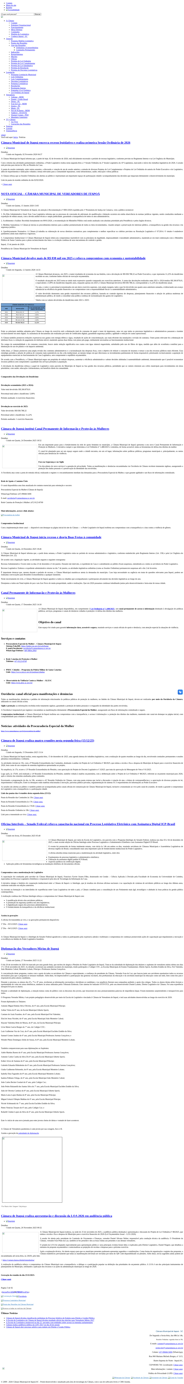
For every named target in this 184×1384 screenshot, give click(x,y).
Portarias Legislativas (19, 84)
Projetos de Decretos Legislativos (24, 70)
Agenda (9, 128)
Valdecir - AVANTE (19, 113)
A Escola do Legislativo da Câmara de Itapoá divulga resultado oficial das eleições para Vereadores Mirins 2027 (50, 1320)
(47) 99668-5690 (165, 1352)
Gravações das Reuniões (20, 124)
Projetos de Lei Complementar (23, 63)
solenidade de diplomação (28, 1133)
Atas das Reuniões (18, 45)
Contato (9, 3)
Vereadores (10, 95)
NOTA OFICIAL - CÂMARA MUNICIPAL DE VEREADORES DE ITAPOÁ (50, 193)
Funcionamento (17, 27)
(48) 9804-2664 (30, 650)
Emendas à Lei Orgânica (21, 90)
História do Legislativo (20, 34)
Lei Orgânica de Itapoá (20, 93)
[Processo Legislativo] (13, 1300)
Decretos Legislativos (19, 81)
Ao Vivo (14, 122)
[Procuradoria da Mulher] (10, 515)
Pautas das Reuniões (19, 43)
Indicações (15, 52)
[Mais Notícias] (16, 1308)
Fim (27, 1292)
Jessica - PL (15, 106)
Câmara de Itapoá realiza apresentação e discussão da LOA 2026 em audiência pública (56, 1215)
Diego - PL (15, 101)
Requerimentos (17, 54)
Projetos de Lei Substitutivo (22, 66)
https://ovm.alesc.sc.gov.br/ (22, 683)
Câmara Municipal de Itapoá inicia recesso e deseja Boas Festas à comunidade (51, 537)
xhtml (3, 135)
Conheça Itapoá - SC (19, 36)
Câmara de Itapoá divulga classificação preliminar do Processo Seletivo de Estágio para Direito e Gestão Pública (50, 1318)
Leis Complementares (19, 79)
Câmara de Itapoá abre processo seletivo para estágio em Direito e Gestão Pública (38, 1327)
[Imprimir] (10, 148)
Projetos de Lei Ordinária (21, 61)
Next (24, 1292)
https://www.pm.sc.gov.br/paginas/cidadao (28, 672)
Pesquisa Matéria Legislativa (22, 41)
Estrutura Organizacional (21, 25)
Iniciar (4, 1292)
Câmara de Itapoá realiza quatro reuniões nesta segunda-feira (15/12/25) (47, 740)
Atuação (9, 39)
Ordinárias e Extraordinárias (27, 48)
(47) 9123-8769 (20, 661)
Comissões (15, 32)
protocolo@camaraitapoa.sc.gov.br (169, 1348)
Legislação (10, 72)
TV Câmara (10, 119)
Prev (9, 1292)
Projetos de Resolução (20, 68)
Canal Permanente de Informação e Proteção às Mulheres (38, 592)
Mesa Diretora (16, 30)
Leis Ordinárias (17, 77)
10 (21, 1292)
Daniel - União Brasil (19, 99)
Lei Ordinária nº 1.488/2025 (102, 609)
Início (15, 137)
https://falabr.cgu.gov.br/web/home (35, 646)
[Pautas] (17, 1304)
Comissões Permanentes (25, 50)
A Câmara (10, 21)
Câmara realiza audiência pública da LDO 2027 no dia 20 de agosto (33, 1325)
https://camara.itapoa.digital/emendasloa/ (18, 1260)
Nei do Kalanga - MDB (20, 110)
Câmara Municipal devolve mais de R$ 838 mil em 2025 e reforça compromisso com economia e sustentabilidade (73, 258)
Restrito (9, 7)
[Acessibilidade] (13, 10)
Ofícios (14, 59)
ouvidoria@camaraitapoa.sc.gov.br (21, 498)
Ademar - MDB (17, 97)
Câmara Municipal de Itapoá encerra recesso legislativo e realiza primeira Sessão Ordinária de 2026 (65, 142)
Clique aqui (7, 184)
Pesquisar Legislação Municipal (23, 75)
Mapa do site (11, 5)
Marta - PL (15, 108)
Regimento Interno (18, 88)
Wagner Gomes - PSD (20, 115)
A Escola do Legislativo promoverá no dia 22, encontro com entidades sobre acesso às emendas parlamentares (49, 1322)
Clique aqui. (38, 802)
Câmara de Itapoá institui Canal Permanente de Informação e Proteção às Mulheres (55, 428)
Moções (14, 57)
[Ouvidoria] (22, 1296)
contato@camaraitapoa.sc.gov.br (170, 1344)
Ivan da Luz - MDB (19, 104)
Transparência (11, 131)
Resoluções (15, 86)
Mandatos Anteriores (19, 117)
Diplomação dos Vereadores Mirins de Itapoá (30, 948)
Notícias (9, 126)
